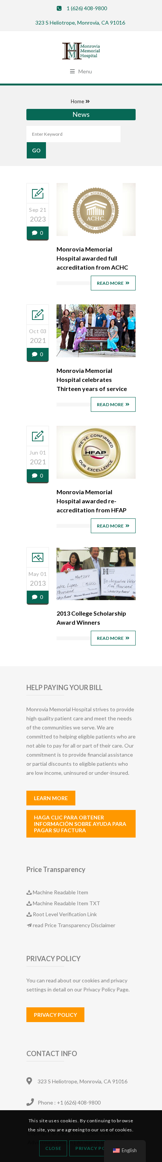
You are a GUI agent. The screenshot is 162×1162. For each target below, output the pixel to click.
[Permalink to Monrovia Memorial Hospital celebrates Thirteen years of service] (96, 355)
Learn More (51, 798)
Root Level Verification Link (65, 914)
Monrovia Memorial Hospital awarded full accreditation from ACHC (92, 258)
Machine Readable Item (60, 892)
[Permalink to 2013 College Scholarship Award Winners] (96, 598)
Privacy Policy (55, 1015)
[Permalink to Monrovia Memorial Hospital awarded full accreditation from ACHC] (96, 234)
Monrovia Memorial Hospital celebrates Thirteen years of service (92, 379)
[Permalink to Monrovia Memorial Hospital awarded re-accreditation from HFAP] (96, 476)
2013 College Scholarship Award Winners (91, 618)
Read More (110, 283)
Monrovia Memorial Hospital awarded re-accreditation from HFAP (92, 501)
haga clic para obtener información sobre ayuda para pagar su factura (80, 823)
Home (77, 101)
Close (53, 1148)
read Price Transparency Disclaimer (74, 925)
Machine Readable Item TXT (66, 903)
